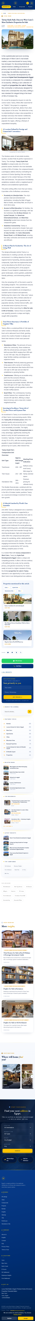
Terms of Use (5, 1249)
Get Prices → (17, 697)
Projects (30, 6)
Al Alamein (29, 886)
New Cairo (4, 1263)
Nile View (7, 873)
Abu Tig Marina (18, 886)
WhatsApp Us (10, 1159)
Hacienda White (18, 900)
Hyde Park (10, 25)
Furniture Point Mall (20, 895)
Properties (6, 6)
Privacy (3, 1310)
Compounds (22, 6)
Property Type (8, 1131)
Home (4, 13)
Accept (26, 1318)
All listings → (8, 826)
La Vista (24, 869)
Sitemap (4, 1215)
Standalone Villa (10, 591)
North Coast (5, 1266)
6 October (17, 25)
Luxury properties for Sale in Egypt (16, 26)
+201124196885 (6, 1297)
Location (7, 1125)
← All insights (7, 672)
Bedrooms (7, 1144)
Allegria (5, 891)
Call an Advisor (25, 1159)
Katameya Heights (18, 866)
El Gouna (21, 891)
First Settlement (8, 869)
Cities (14, 6)
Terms (7, 1310)
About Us (4, 1234)
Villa (20, 591)
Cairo (7, 587)
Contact (4, 1240)
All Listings (4, 1196)
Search (17, 1150)
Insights (4, 1211)
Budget (6, 1137)
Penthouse (4, 1221)
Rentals (4, 1208)
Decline (9, 1318)
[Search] (3, 3)
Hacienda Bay (6, 900)
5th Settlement (8, 866)
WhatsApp (18, 660)
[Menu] (31, 3)
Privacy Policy (5, 1246)
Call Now (18, 666)
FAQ (3, 1243)
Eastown (13, 891)
